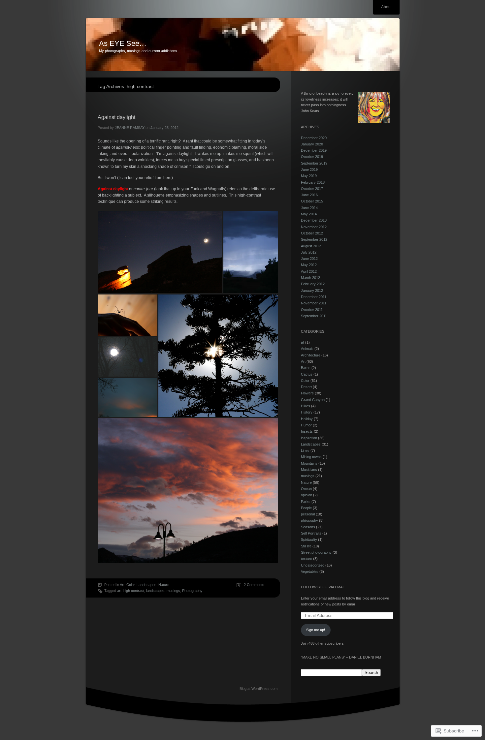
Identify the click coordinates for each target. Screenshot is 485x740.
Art (122, 585)
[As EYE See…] (243, 45)
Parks (305, 502)
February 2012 (313, 284)
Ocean (306, 489)
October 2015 (312, 201)
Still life (306, 546)
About (386, 7)
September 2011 (314, 316)
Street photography (316, 552)
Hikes (305, 406)
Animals (307, 349)
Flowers (307, 393)
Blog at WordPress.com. (259, 689)
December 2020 (314, 138)
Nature (163, 585)
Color (130, 585)
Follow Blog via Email (323, 587)
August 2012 (311, 246)
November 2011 (313, 303)
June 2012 (309, 259)
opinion (306, 495)
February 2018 (313, 182)
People (306, 508)
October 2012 (312, 233)
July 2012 (308, 252)
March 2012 (310, 278)
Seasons (308, 527)
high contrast (133, 591)
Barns (305, 368)
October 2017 (312, 189)
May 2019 (309, 176)
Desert (306, 387)
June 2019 (309, 169)
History (306, 412)
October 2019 (312, 157)
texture (306, 559)
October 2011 (312, 310)
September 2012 (314, 239)
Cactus (306, 374)
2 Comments (254, 585)
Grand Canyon (313, 400)
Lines (305, 450)
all (302, 342)
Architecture (310, 355)
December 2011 (313, 297)
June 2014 (309, 208)
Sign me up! (315, 630)
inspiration (309, 438)
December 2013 (314, 220)
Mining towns (311, 457)
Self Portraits (311, 533)
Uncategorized (312, 565)
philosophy (309, 520)
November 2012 (314, 227)
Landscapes (146, 585)
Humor (306, 425)
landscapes (155, 591)
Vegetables (309, 571)
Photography (192, 591)
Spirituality (309, 539)
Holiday (307, 419)
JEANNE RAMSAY (130, 128)
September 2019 (314, 163)
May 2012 (309, 265)
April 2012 (309, 271)
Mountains (309, 463)
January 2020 (312, 144)
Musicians (309, 470)
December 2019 (314, 150)
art (119, 591)
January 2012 (312, 291)
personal (308, 514)
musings (173, 591)
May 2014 (309, 214)
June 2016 (309, 195)
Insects (307, 431)
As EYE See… (122, 43)
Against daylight (116, 117)
